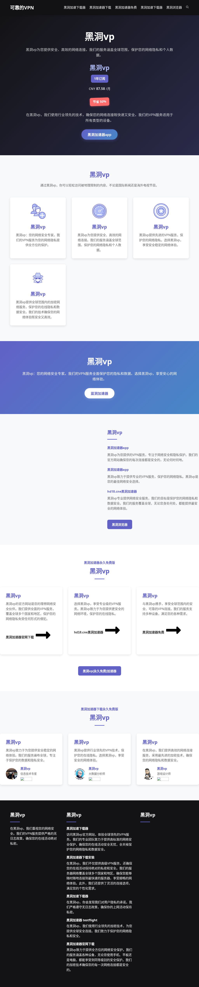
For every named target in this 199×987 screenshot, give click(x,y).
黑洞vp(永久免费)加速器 (99, 671)
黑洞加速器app (99, 135)
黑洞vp (17, 814)
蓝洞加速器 (99, 394)
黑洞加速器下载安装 (80, 857)
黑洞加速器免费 (153, 632)
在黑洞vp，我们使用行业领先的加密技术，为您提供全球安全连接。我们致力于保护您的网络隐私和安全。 (99, 931)
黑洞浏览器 (119, 524)
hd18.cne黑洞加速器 (88, 632)
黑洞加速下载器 (77, 828)
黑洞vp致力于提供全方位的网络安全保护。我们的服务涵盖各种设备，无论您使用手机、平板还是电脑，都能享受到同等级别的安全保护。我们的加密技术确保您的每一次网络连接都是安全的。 (99, 960)
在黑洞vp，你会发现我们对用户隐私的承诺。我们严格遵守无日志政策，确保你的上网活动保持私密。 (99, 907)
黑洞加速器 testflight (81, 920)
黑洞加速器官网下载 (20, 637)
